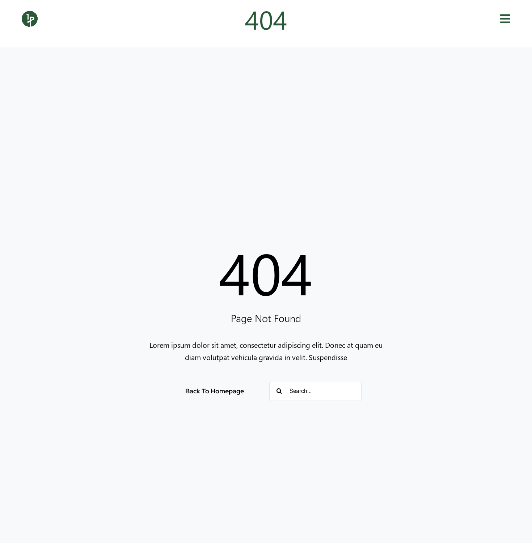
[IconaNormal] (30, 14)
